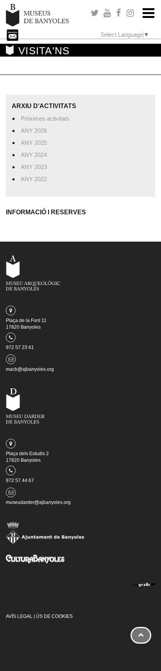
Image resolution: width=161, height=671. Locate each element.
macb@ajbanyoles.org (30, 369)
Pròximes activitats (45, 118)
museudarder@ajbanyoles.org (38, 502)
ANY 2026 (34, 130)
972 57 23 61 (20, 347)
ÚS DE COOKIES (54, 616)
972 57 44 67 (20, 480)
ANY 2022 (34, 179)
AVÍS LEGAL (19, 616)
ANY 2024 (34, 154)
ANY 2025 (34, 142)
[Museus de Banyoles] (37, 14)
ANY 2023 (34, 167)
